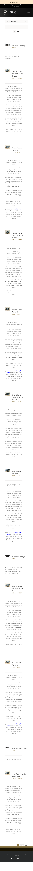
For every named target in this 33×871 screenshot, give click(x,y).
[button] (3, 2)
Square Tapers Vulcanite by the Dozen (17, 74)
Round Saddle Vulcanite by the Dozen (17, 589)
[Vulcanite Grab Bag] (7, 45)
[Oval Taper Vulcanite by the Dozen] (7, 773)
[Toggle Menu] (29, 12)
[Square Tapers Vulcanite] (7, 147)
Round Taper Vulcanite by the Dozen (17, 397)
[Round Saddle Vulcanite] (7, 662)
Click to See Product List (11, 2)
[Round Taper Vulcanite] (7, 470)
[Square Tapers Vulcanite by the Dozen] (7, 70)
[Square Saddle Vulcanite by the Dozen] (7, 232)
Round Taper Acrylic (18, 557)
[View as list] (18, 31)
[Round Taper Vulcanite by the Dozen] (7, 394)
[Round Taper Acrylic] (7, 556)
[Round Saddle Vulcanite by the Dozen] (7, 585)
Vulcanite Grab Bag (18, 45)
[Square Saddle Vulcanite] (7, 309)
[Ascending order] (26, 21)
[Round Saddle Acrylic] (7, 747)
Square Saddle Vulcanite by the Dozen (17, 236)
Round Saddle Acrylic (19, 748)
